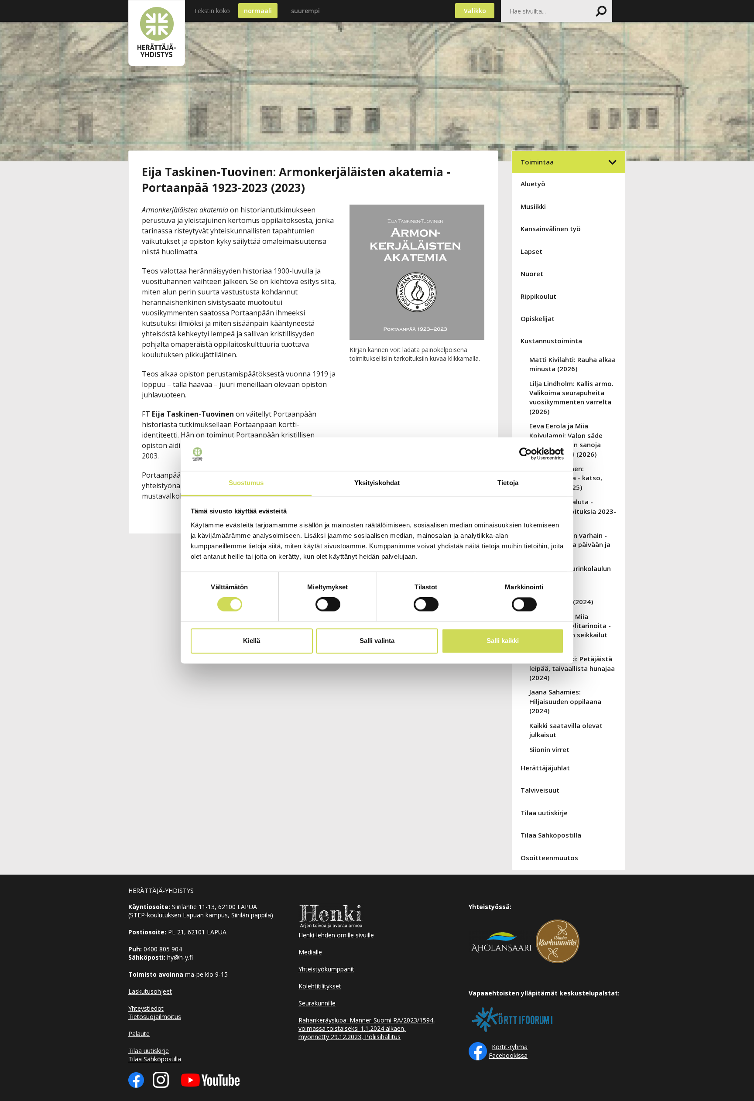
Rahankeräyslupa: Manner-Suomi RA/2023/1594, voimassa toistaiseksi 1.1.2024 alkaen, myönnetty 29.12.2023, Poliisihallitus (366, 1028)
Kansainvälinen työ (551, 228)
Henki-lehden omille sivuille (336, 935)
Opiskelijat (538, 318)
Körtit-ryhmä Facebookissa (508, 1051)
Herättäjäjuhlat (545, 767)
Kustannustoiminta (551, 340)
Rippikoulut (538, 296)
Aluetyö (533, 183)
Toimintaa (537, 161)
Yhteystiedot (146, 1008)
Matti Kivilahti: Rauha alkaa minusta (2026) (572, 364)
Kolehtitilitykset (319, 986)
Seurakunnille (317, 1003)
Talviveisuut (540, 790)
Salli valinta (377, 640)
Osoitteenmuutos (549, 857)
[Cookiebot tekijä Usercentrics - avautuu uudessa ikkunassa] (525, 454)
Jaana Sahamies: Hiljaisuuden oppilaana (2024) (565, 701)
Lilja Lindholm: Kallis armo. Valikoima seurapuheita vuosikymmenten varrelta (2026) (571, 397)
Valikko (475, 11)
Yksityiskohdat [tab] (377, 482)
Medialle (310, 952)
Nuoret (532, 273)
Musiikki (533, 206)
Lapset (531, 251)
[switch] (327, 605)
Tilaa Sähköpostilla (551, 835)
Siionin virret (549, 749)
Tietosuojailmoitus (154, 1016)
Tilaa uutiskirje (544, 812)
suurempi (305, 11)
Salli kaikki (503, 640)
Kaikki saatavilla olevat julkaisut (566, 730)
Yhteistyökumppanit (326, 969)
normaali (258, 11)
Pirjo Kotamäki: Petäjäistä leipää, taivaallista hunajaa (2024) (572, 668)
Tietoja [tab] (507, 482)
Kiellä (251, 640)
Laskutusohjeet (150, 991)
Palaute (139, 1033)
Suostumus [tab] (246, 482)
